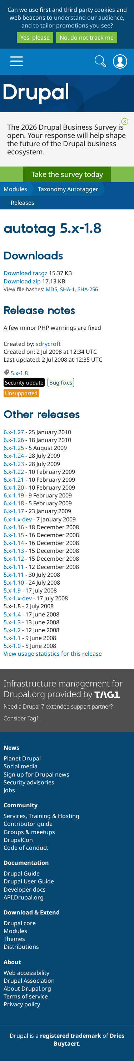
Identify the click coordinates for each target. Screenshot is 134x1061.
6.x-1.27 (14, 432)
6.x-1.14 (14, 543)
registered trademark (70, 1036)
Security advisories (29, 782)
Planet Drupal (22, 758)
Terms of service (26, 996)
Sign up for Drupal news (36, 774)
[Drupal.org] (67, 93)
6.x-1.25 (14, 448)
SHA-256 (88, 289)
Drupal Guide (22, 873)
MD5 (51, 289)
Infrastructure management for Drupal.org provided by (63, 688)
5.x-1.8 (19, 373)
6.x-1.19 (14, 495)
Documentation (26, 863)
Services (15, 816)
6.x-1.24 (14, 456)
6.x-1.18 (14, 503)
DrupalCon (18, 840)
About (12, 962)
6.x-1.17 (14, 511)
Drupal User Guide (29, 881)
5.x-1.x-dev (18, 598)
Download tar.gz (26, 273)
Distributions (21, 947)
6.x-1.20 (14, 487)
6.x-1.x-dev (18, 519)
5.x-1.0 (12, 646)
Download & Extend (32, 912)
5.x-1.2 (12, 630)
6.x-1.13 (14, 551)
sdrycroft (48, 344)
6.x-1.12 (14, 558)
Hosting (68, 816)
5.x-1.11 (14, 575)
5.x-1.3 (12, 622)
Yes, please (35, 37)
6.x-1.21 (14, 480)
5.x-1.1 (12, 638)
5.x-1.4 (12, 614)
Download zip (22, 281)
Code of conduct (26, 848)
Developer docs (25, 889)
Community (21, 805)
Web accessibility (26, 973)
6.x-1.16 (14, 527)
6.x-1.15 (14, 535)
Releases (22, 203)
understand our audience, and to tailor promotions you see (73, 21)
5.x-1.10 (14, 582)
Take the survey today (67, 174)
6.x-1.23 (14, 464)
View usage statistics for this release (53, 654)
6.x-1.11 (14, 567)
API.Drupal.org (24, 897)
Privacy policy (22, 1004)
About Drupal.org (27, 988)
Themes (14, 939)
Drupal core (20, 923)
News (11, 748)
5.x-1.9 (12, 590)
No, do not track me (87, 37)
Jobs (9, 790)
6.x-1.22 (14, 472)
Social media (21, 766)
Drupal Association (29, 981)
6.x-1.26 (14, 440)
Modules (15, 189)
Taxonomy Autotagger (68, 189)
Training (40, 816)
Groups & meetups (29, 832)
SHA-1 (67, 289)
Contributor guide (28, 824)
